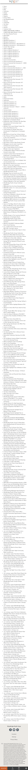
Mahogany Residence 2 (9, 42)
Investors (14, 734)
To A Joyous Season (9, 395)
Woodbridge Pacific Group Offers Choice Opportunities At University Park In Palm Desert (14, 487)
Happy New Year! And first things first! (13, 348)
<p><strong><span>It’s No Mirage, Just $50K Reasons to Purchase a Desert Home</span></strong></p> (14, 638)
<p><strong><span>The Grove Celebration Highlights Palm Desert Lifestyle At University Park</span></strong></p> (15, 613)
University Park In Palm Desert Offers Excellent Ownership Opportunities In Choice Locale (15, 513)
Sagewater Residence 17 (10, 105)
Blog (5, 9)
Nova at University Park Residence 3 (13, 71)
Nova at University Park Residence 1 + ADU (15, 67)
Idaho (5, 97)
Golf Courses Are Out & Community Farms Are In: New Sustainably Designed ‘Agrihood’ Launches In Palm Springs (15, 361)
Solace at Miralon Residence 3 (11, 55)
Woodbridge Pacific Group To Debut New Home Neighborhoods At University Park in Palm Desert (14, 424)
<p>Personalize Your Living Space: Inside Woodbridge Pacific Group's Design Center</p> (14, 581)
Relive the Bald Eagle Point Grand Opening (14, 459)
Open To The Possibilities (10, 343)
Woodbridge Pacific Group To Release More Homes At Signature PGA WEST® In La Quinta (15, 406)
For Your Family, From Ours (10, 385)
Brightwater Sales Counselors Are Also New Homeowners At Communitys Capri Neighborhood (15, 123)
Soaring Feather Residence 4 (11, 113)
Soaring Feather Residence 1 (11, 111)
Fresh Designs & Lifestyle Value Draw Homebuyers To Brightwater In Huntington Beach (14, 131)
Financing (6, 11)
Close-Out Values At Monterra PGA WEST (14, 314)
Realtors (6, 14)
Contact (5, 25)
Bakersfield (6, 35)
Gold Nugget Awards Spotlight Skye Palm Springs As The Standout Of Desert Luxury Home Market (14, 241)
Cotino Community (8, 95)
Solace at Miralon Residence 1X (12, 51)
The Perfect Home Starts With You (12, 319)
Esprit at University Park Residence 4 (13, 61)
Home (5, 6)
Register (3, 768)
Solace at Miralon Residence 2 (11, 53)
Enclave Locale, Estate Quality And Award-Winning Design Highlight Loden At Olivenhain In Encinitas (14, 388)
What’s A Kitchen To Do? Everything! (13, 341)
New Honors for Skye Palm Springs (12, 257)
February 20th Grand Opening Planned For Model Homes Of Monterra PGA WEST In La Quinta (15, 212)
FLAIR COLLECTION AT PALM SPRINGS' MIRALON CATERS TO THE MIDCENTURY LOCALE (14, 419)
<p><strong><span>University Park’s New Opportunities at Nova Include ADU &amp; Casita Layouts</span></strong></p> (14, 597)
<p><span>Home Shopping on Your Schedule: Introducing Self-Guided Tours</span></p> (13, 592)
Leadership (6, 22)
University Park (7, 58)
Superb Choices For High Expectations (13, 403)
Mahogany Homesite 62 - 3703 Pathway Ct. (14, 45)
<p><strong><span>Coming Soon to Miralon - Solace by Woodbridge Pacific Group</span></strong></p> (15, 694)
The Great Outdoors (8, 377)
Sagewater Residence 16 (10, 103)
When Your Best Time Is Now (11, 393)
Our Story (6, 24)
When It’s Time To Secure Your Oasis (13, 427)
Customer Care (7, 29)
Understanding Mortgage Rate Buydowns (14, 490)
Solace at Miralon (8, 48)
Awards (5, 27)
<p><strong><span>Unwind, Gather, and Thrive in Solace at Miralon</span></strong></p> (15, 706)
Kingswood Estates (8, 98)
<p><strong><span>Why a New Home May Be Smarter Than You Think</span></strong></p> (15, 683)
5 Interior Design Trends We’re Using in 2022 (15, 451)
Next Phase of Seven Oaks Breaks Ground (14, 142)
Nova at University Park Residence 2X (13, 69)
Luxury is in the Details (9, 327)
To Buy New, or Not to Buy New (12, 461)
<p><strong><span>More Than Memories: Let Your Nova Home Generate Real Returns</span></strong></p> (15, 652)
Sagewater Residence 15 (10, 102)
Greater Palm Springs (9, 46)
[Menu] (26, 768)
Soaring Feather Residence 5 (11, 114)
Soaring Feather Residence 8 (11, 116)
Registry (6, 16)
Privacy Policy (7, 17)
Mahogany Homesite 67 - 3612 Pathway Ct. (14, 43)
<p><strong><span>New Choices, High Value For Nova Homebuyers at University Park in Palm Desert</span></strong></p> (14, 618)
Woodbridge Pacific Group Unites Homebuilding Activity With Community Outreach (14, 220)
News (5, 8)
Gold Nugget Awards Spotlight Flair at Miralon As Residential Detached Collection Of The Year (14, 414)
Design (5, 12)
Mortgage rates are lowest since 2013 (13, 173)
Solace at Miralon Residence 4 (11, 56)
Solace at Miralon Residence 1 (11, 50)
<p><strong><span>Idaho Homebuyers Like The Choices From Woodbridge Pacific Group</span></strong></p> (15, 664)
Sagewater (6, 100)
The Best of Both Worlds (10, 391)
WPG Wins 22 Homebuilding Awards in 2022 (15, 482)
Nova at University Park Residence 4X (13, 74)
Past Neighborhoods (9, 19)
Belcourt (6, 37)
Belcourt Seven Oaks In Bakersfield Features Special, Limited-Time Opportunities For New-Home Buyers (15, 500)
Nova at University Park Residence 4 (13, 72)
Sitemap (6, 21)
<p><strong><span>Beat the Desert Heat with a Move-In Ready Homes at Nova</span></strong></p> (14, 633)
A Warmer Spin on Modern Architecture (14, 247)
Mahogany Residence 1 (9, 40)
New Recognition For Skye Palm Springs (14, 255)
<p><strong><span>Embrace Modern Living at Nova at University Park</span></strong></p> (15, 602)
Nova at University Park (9, 66)
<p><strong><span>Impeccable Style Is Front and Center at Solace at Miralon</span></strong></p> (14, 711)
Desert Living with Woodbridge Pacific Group (15, 484)
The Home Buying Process (10, 33)
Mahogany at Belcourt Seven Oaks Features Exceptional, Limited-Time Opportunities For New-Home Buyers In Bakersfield (15, 505)
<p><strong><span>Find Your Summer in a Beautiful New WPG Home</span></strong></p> (15, 716)
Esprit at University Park (10, 59)
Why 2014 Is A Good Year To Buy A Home (14, 134)
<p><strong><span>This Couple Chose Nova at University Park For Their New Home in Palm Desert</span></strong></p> (15, 669)
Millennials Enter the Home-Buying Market (14, 186)
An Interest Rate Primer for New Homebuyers (15, 446)
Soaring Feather (8, 110)
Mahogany (6, 38)
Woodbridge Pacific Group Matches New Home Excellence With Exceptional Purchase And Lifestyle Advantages (15, 524)
